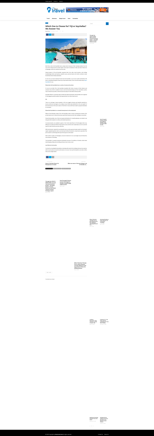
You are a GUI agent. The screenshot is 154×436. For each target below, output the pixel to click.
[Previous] (90, 426)
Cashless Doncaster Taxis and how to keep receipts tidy (93, 321)
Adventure (54, 18)
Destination (75, 18)
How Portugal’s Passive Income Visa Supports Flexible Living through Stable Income (65, 182)
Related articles (49, 168)
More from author (57, 168)
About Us (61, 1)
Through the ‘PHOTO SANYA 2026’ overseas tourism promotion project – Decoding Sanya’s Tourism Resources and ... (94, 38)
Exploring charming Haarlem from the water (94, 418)
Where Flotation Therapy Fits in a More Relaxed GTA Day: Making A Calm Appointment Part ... (94, 222)
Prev (47, 272)
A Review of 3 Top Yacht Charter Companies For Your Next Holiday (104, 321)
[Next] (92, 426)
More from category (66, 168)
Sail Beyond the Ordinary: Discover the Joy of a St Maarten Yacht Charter (104, 419)
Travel (48, 18)
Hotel (69, 18)
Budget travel (62, 18)
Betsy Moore (47, 31)
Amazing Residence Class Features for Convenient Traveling (104, 221)
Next (50, 272)
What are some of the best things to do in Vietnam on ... (77, 164)
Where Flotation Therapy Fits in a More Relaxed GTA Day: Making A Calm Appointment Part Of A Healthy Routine (80, 265)
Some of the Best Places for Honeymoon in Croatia (52, 164)
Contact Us (56, 1)
